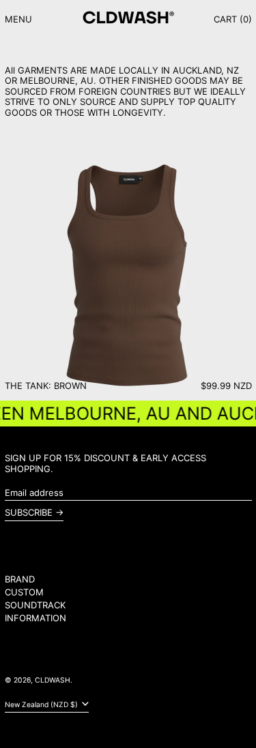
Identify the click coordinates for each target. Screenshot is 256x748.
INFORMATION (35, 617)
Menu (18, 19)
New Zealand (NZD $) (42, 704)
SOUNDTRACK (35, 604)
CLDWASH (52, 680)
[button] (233, 19)
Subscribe (29, 512)
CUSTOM (24, 592)
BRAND (20, 579)
